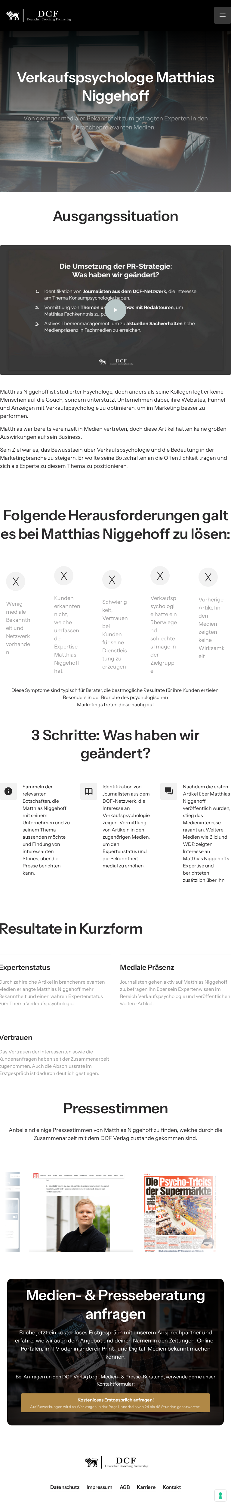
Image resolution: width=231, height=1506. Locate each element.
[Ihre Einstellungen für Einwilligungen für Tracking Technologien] (220, 1495)
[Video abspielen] (115, 310)
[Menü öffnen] (222, 15)
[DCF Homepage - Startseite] (37, 15)
